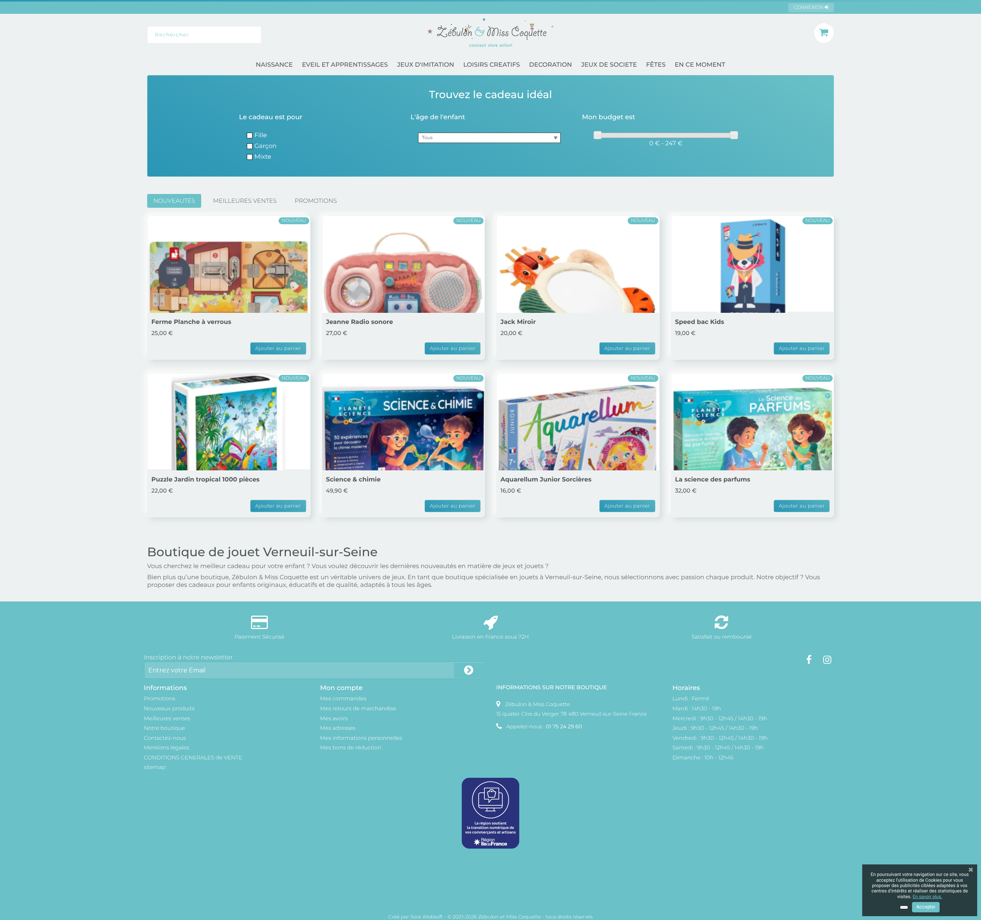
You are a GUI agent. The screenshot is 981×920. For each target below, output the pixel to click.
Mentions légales (166, 747)
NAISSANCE (274, 65)
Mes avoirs (334, 718)
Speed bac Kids (699, 322)
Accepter (925, 907)
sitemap (155, 767)
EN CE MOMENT (700, 65)
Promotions (316, 200)
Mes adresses (337, 727)
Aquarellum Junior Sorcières (545, 479)
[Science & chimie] (403, 454)
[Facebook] (809, 660)
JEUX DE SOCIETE (609, 65)
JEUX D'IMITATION (425, 65)
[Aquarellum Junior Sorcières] (578, 454)
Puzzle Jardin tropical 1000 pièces (205, 479)
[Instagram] (827, 660)
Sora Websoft (426, 917)
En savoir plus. (927, 896)
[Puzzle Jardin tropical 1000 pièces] (229, 454)
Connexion (809, 7)
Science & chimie (353, 479)
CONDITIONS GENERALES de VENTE (193, 757)
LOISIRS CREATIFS (491, 65)
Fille (260, 135)
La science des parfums (712, 479)
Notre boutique (164, 727)
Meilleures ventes (167, 718)
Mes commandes (343, 698)
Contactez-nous (165, 737)
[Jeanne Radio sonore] (403, 297)
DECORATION (550, 65)
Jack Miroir (518, 322)
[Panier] (824, 33)
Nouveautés (174, 200)
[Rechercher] (295, 34)
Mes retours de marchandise (358, 708)
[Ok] (469, 670)
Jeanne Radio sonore (359, 322)
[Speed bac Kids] (752, 297)
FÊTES (656, 65)
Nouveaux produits (169, 708)
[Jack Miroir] (578, 297)
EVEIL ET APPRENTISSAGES (345, 65)
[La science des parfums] (752, 454)
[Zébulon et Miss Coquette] (490, 32)
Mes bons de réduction (350, 747)
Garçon (265, 146)
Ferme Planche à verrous (191, 322)
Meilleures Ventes (245, 200)
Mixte (262, 157)
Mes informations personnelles (361, 737)
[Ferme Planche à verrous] (229, 297)
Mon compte (341, 688)
